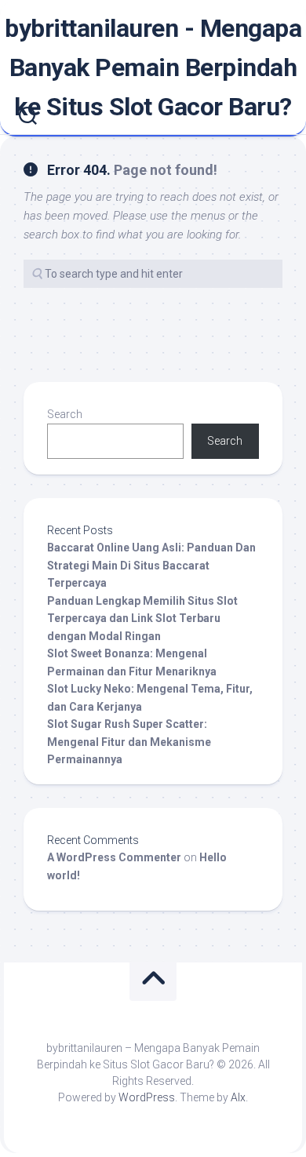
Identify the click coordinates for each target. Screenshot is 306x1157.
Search (64, 414)
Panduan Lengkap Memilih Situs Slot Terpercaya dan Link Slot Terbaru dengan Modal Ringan (142, 618)
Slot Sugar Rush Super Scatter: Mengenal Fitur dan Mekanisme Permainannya (129, 742)
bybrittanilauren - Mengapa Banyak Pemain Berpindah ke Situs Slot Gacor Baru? (153, 67)
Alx (238, 1097)
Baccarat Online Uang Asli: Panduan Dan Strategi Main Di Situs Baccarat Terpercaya (151, 565)
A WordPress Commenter (114, 857)
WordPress (146, 1097)
